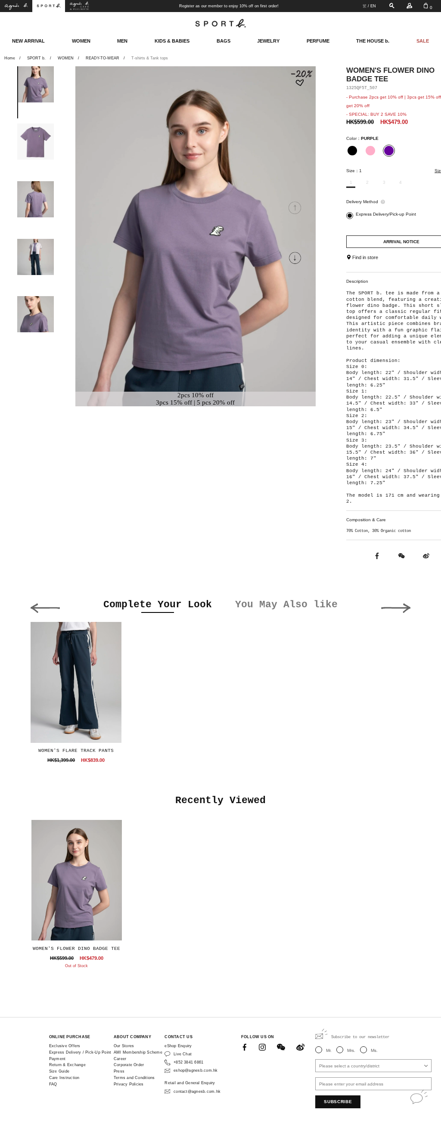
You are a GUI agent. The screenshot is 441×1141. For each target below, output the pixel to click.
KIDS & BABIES (172, 40)
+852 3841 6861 (188, 1062)
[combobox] (373, 1065)
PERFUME (318, 40)
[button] (295, 258)
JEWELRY (268, 40)
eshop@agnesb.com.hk (195, 1070)
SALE (422, 40)
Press (119, 1071)
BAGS (223, 40)
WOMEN (81, 40)
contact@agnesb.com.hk (197, 1091)
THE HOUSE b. (372, 40)
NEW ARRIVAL (28, 40)
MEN (122, 40)
